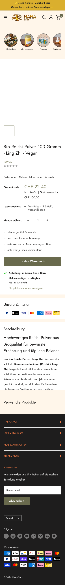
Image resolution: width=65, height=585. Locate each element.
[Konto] (51, 17)
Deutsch (10, 518)
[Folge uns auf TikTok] (33, 536)
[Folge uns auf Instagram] (13, 536)
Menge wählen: (13, 220)
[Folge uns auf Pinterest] (19, 536)
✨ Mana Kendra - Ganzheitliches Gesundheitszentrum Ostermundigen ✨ (32, 5)
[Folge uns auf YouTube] (26, 536)
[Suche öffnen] (44, 17)
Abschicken (16, 501)
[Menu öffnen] (5, 17)
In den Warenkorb (33, 261)
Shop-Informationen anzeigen (26, 288)
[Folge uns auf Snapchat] (54, 536)
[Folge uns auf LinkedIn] (47, 536)
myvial (8, 162)
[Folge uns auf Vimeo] (40, 536)
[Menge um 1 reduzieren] (28, 220)
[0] (58, 17)
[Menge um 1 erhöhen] (47, 220)
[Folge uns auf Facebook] (6, 536)
